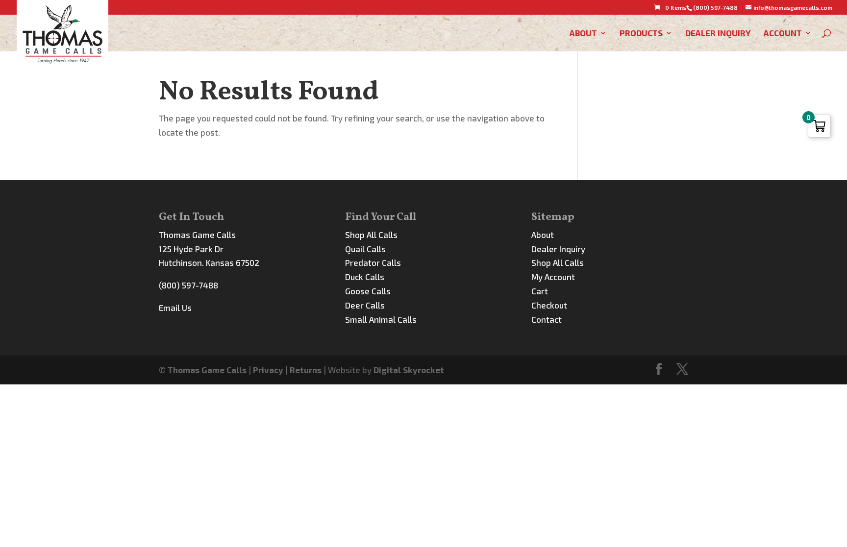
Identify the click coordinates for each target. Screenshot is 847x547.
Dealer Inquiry (718, 33)
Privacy (268, 370)
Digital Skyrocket (409, 370)
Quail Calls (365, 249)
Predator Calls (373, 262)
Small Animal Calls (381, 319)
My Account (553, 277)
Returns (306, 370)
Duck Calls (364, 277)
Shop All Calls (371, 234)
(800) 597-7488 (188, 285)
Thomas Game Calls (207, 370)
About (583, 33)
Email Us (175, 307)
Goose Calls (368, 291)
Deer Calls (365, 305)
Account (783, 33)
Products (641, 33)
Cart (539, 291)
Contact (546, 319)
